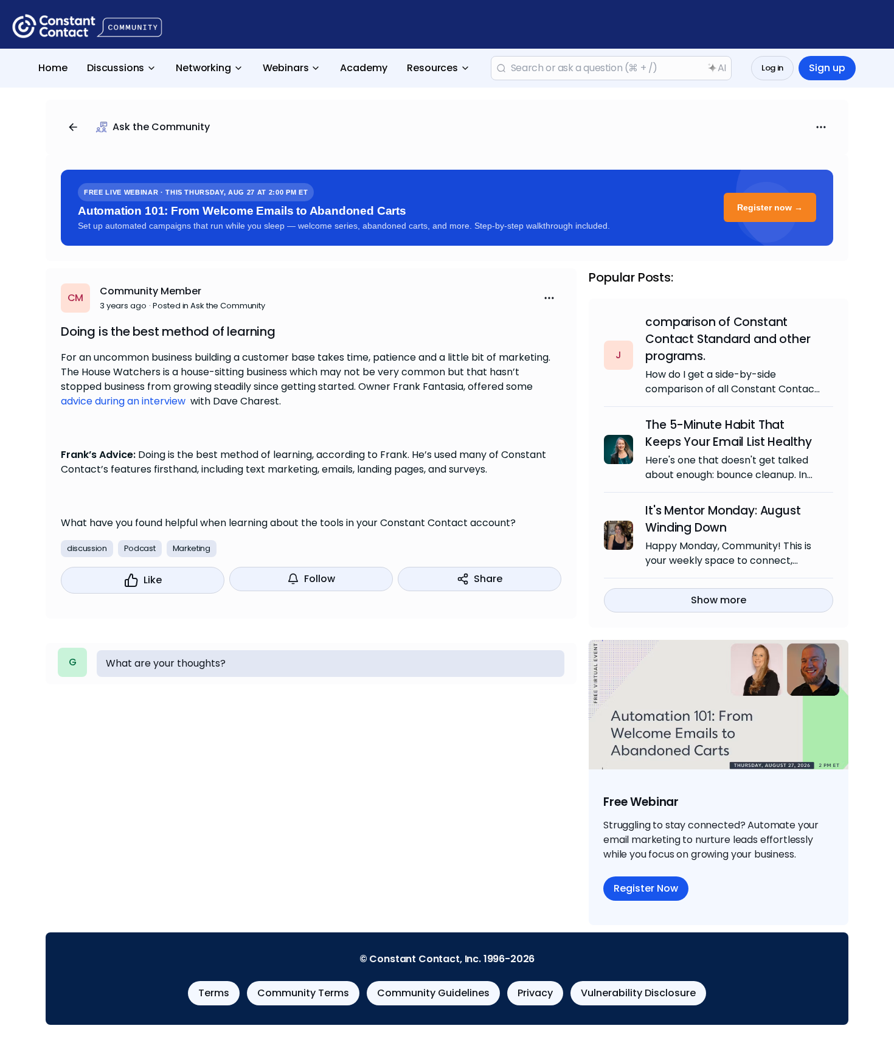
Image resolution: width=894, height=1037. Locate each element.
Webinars (286, 68)
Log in (772, 68)
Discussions (115, 68)
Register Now (646, 888)
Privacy (535, 993)
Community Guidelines (433, 993)
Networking (203, 68)
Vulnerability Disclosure (638, 993)
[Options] (821, 127)
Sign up (827, 68)
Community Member (150, 291)
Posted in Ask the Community (209, 305)
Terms (213, 993)
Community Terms (303, 993)
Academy (363, 68)
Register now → (770, 207)
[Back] (73, 127)
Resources (432, 68)
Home (53, 68)
